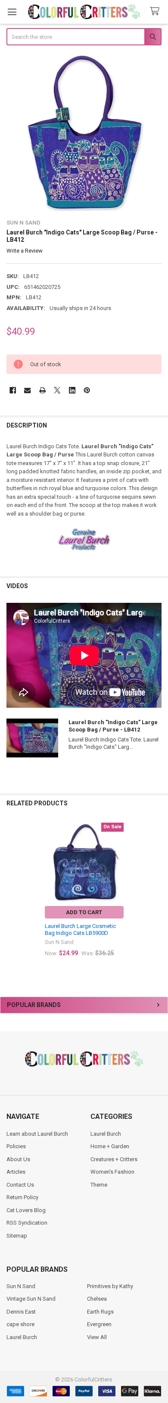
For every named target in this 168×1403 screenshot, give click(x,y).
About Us (18, 1159)
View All (97, 1337)
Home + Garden (109, 1146)
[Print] (42, 390)
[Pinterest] (87, 390)
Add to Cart (84, 912)
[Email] (27, 390)
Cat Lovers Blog (26, 1210)
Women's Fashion (112, 1172)
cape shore (20, 1324)
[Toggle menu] (12, 12)
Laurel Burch (105, 1134)
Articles (15, 1172)
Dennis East (21, 1311)
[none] (84, 133)
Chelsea (97, 1298)
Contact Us (20, 1184)
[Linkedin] (72, 390)
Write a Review (24, 250)
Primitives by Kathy (110, 1286)
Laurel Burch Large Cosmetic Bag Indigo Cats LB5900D (80, 929)
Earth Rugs (100, 1311)
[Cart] (156, 11)
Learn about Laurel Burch (37, 1134)
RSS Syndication (26, 1222)
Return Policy (22, 1197)
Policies (16, 1146)
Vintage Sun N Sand (31, 1298)
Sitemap (16, 1235)
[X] (57, 390)
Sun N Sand (20, 1286)
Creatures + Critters (113, 1159)
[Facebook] (12, 390)
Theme (98, 1184)
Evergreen (99, 1324)
